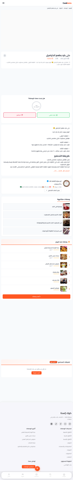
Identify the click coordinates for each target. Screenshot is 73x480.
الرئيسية (70, 8)
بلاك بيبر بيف (55, 280)
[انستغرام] (69, 424)
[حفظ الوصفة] (4, 55)
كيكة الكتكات (31, 443)
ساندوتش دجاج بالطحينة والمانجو (26, 446)
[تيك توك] (56, 424)
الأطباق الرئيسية (67, 439)
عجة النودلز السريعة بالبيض (51, 248)
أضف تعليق (52, 362)
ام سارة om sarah (55, 181)
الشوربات (69, 450)
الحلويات (61, 8)
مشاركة (49, 58)
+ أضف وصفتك (36, 296)
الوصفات (66, 8)
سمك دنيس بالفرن (54, 256)
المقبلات (69, 457)
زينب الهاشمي (67, 465)
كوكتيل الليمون (54, 288)
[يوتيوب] (65, 424)
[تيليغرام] (51, 424)
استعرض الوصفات (29, 466)
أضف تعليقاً (36, 373)
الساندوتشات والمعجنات (65, 446)
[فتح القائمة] (3, 3)
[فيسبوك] (60, 424)
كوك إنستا (65, 413)
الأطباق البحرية (67, 436)
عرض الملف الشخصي (54, 190)
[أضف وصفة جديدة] (37, 468)
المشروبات (68, 453)
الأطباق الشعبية (67, 432)
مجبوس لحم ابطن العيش (52, 264)
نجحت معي (52, 115)
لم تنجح (19, 115)
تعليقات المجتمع (64, 362)
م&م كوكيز (56, 272)
